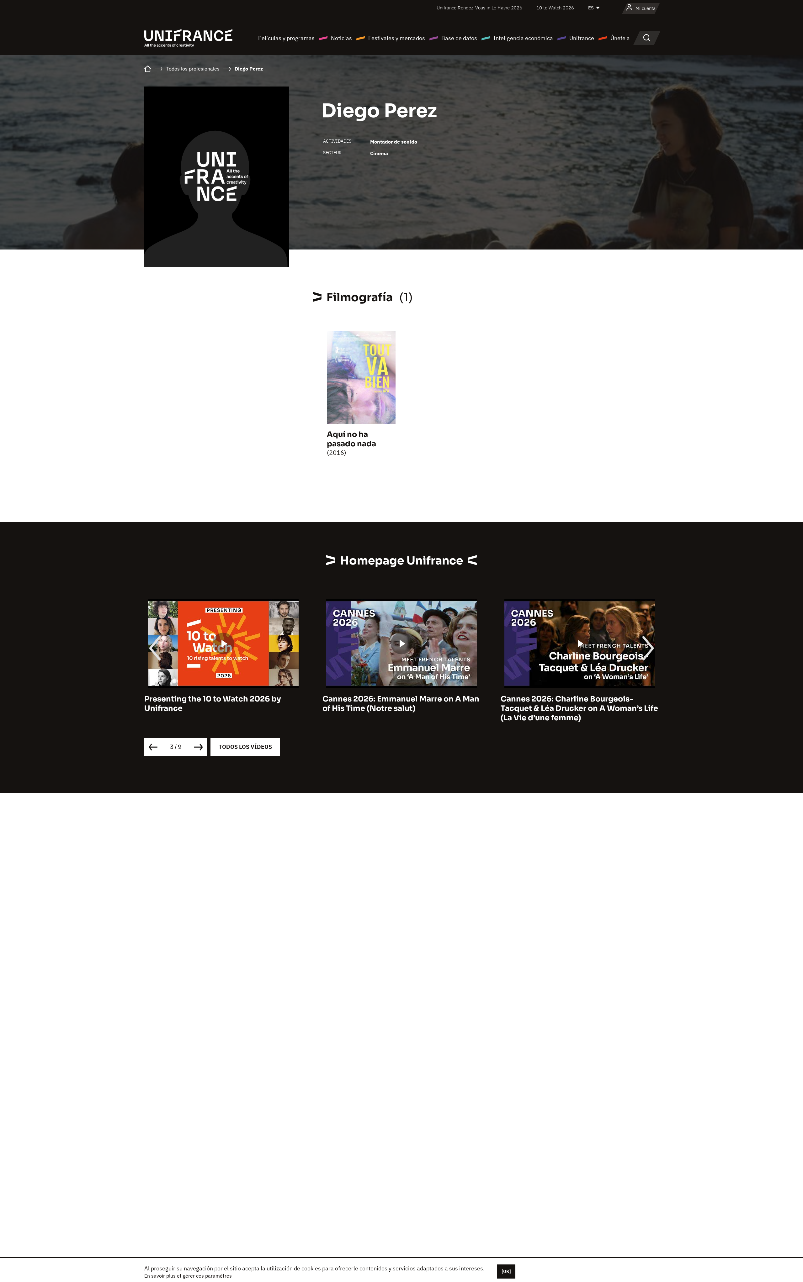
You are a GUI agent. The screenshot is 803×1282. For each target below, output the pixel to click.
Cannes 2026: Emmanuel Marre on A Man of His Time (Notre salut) (222, 703)
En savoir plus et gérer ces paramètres (188, 1276)
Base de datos (459, 38)
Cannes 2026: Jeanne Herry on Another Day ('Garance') (576, 703)
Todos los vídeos (245, 746)
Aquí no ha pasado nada (351, 439)
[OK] (506, 1271)
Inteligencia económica (523, 38)
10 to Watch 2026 (555, 8)
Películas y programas (286, 38)
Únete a (620, 38)
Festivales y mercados (396, 38)
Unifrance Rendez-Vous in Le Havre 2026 (479, 8)
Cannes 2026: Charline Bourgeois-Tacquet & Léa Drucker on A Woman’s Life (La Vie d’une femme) (401, 708)
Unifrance (581, 38)
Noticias (341, 38)
